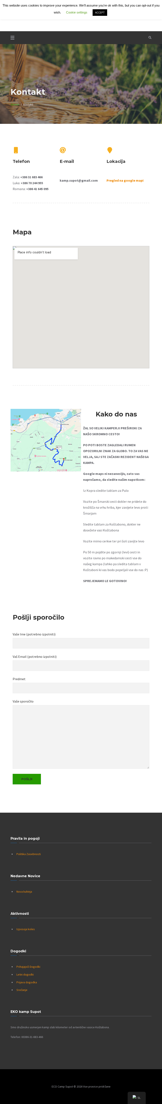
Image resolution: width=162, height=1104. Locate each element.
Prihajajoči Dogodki (28, 967)
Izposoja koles (25, 929)
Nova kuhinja (24, 891)
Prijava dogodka (26, 982)
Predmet (19, 679)
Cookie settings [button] (76, 12)
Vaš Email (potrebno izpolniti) (35, 656)
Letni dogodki (25, 974)
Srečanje (21, 990)
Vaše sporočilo (23, 701)
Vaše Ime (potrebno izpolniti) (34, 634)
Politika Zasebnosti (28, 854)
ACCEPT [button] (100, 12)
